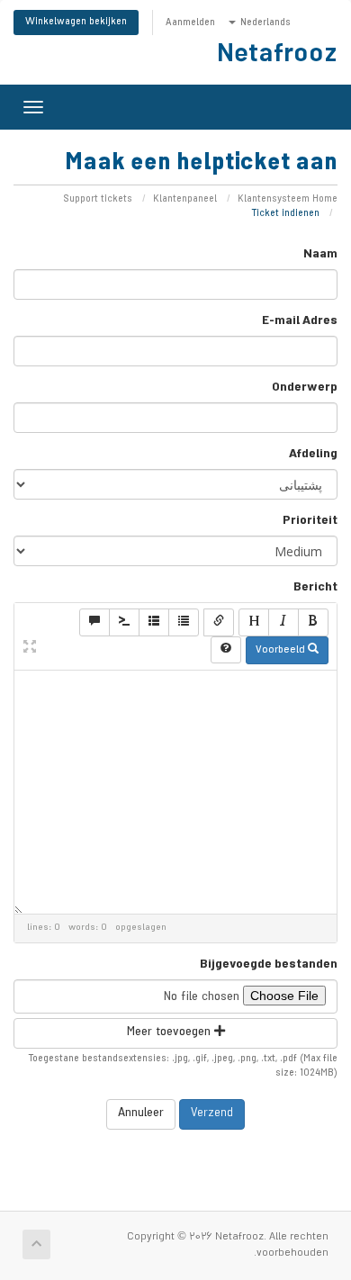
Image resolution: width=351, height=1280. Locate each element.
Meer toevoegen (170, 1032)
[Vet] (313, 622)
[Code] (124, 622)
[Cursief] (283, 622)
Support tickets (97, 200)
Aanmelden (190, 23)
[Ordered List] (154, 622)
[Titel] (253, 622)
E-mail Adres (300, 322)
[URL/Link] (218, 622)
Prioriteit (310, 522)
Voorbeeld (282, 651)
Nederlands (264, 23)
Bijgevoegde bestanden (269, 966)
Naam (320, 256)
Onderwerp (305, 389)
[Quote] (94, 622)
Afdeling (313, 455)
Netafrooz (277, 57)
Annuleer (141, 1113)
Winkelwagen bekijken (76, 22)
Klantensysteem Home (288, 200)
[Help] (226, 649)
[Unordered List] (183, 622)
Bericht (315, 589)
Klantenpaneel (185, 200)
